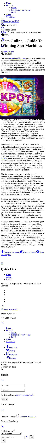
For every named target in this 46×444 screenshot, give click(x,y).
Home (8, 3)
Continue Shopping (28, 416)
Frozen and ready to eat (20, 10)
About (8, 14)
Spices (13, 8)
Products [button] (9, 5)
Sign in (4, 399)
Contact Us (10, 17)
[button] (2, 370)
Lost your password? (24, 395)
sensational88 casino (17, 58)
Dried (13, 12)
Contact (9, 279)
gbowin (4, 158)
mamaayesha (9, 52)
